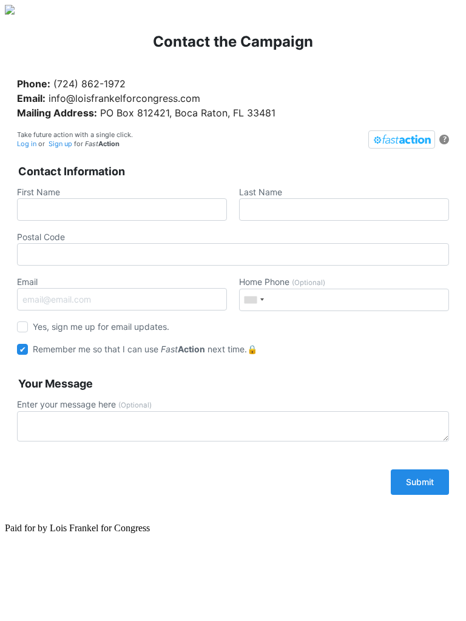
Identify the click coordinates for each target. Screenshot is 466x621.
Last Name (260, 192)
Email (27, 282)
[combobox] (254, 299)
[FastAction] (401, 139)
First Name (38, 192)
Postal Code (41, 237)
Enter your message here (84, 404)
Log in (26, 143)
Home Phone (282, 282)
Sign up (60, 143)
